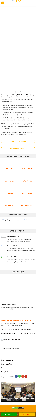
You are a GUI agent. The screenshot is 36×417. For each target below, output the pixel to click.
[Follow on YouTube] (25, 376)
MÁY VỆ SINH (29, 411)
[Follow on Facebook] (16, 376)
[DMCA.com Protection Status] (18, 407)
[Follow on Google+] (22, 376)
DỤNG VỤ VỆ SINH (19, 411)
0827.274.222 (27, 414)
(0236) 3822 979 (15, 339)
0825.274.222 (9, 414)
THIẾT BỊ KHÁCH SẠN (8, 411)
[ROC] (18, 3)
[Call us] (19, 376)
